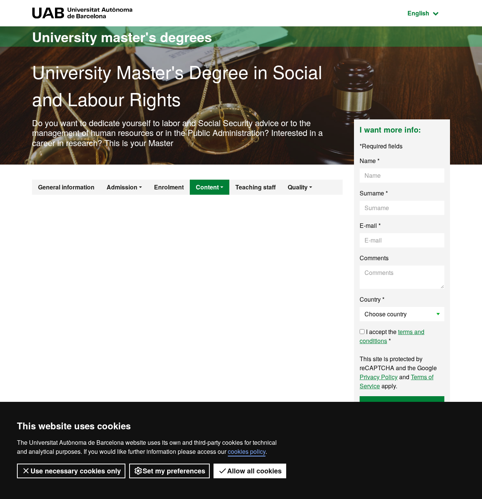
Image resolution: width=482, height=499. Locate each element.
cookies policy (246, 451)
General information (66, 187)
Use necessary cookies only (76, 471)
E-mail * (370, 225)
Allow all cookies (254, 471)
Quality (298, 187)
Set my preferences (174, 471)
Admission (122, 187)
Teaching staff (255, 187)
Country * (372, 299)
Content (207, 187)
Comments (374, 257)
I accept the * (392, 336)
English (428, 12)
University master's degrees (122, 36)
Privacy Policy (379, 376)
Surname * (374, 193)
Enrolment (169, 187)
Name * (370, 160)
